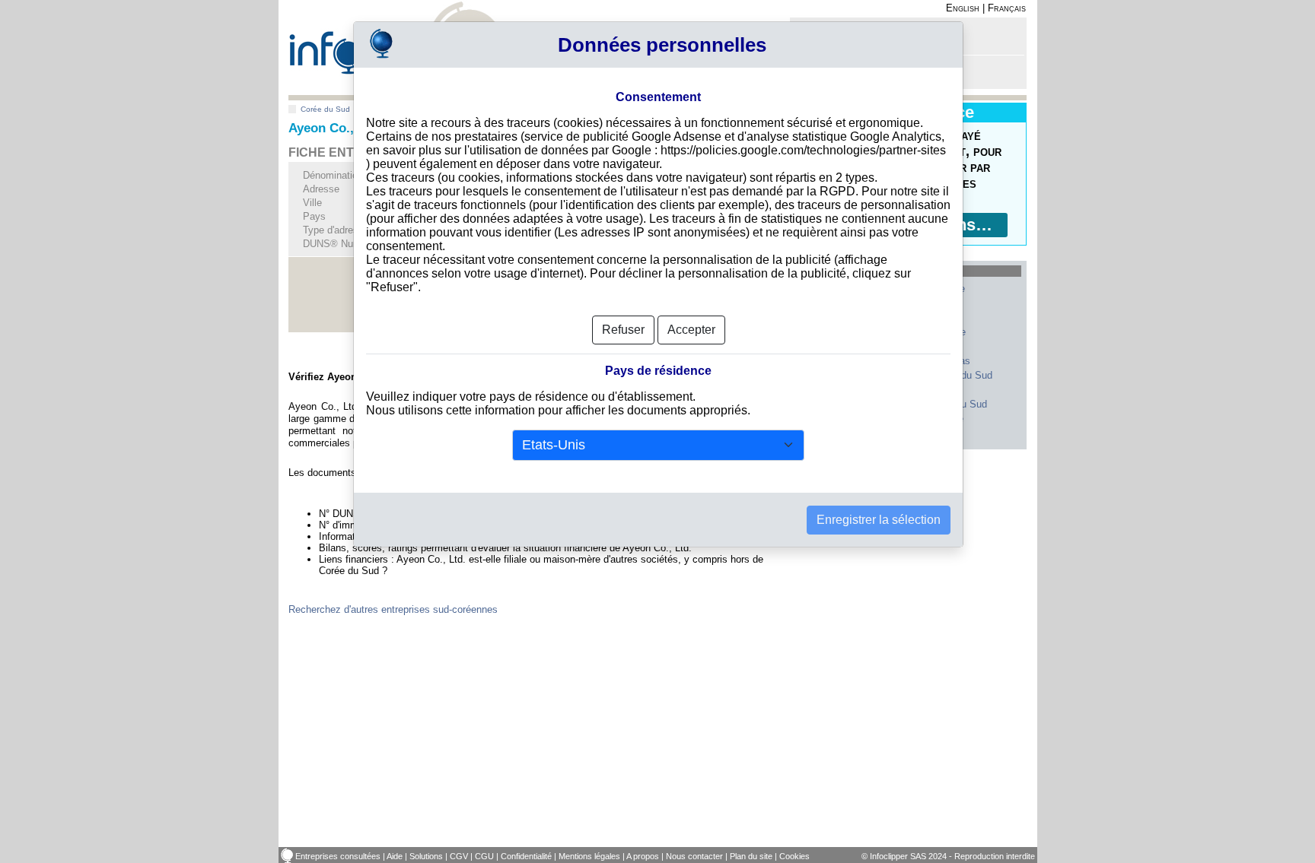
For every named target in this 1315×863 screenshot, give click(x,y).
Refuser (623, 329)
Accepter (691, 329)
